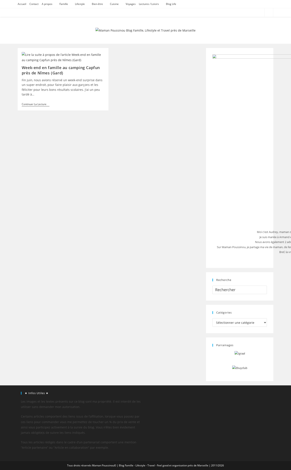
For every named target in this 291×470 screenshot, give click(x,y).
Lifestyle (80, 4)
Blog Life (171, 4)
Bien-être (97, 4)
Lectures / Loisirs (149, 4)
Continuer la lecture (35, 104)
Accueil (22, 4)
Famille (63, 4)
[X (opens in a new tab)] (239, 12)
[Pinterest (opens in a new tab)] (250, 12)
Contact (34, 4)
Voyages (131, 4)
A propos (47, 4)
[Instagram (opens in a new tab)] (256, 12)
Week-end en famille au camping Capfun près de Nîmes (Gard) (61, 70)
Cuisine (114, 4)
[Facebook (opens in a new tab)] (244, 12)
